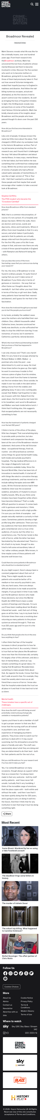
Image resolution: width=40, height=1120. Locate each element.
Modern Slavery (27, 1011)
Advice (6, 1001)
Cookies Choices (11, 987)
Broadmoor (9, 61)
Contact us (7, 1005)
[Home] (6, 4)
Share (8, 814)
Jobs (5, 1015)
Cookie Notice (27, 998)
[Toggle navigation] (36, 4)
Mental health (7, 699)
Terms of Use (26, 1014)
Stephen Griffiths (9, 196)
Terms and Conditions (26, 1114)
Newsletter (8, 1008)
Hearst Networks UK (20, 1109)
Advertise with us (10, 1012)
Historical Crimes (20, 43)
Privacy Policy (27, 1001)
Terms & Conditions (25, 1006)
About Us (7, 998)
